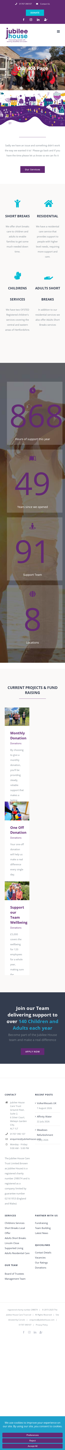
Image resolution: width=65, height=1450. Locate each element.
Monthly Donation (12, 716)
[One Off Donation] (17, 811)
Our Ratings (41, 1262)
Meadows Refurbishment (45, 1132)
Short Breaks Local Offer (15, 1230)
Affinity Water (44, 1116)
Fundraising (41, 1223)
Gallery (21, 716)
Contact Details (43, 1252)
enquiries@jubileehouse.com (20, 1139)
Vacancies (40, 1257)
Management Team (15, 1278)
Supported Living (14, 1248)
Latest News (41, 1233)
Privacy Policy (42, 1324)
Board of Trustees (14, 1273)
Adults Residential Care (17, 1253)
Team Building (43, 1228)
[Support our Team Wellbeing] (17, 890)
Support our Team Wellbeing (12, 890)
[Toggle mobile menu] (58, 31)
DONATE (34, 12)
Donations (15, 743)
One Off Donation (12, 810)
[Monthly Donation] (17, 716)
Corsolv (21, 1319)
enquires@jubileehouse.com (42, 1319)
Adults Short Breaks (15, 1238)
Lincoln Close (12, 1243)
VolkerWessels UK (46, 1103)
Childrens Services (14, 1223)
